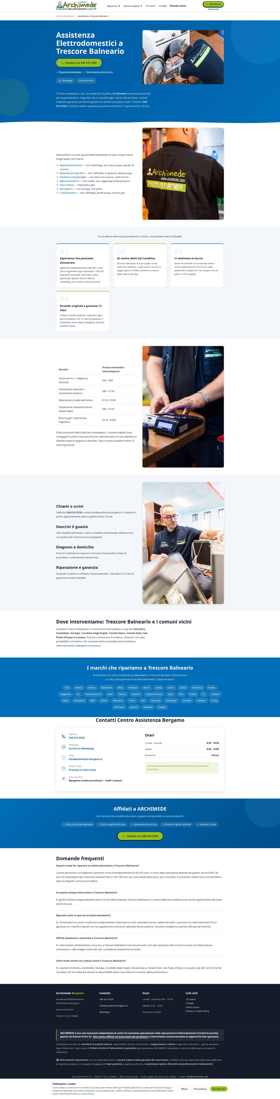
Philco (132, 700)
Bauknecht (107, 687)
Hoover (122, 694)
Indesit (193, 694)
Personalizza (200, 1089)
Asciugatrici (66, 188)
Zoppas (162, 707)
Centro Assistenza (65, 16)
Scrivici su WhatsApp (81, 748)
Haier (110, 694)
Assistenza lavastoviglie (73, 177)
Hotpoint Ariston (154, 694)
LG (203, 694)
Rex (143, 700)
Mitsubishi (79, 700)
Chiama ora (215, 4)
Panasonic (118, 700)
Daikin (183, 687)
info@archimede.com (197, 1076)
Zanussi (134, 707)
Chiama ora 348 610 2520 (80, 62)
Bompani (133, 687)
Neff (93, 700)
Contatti (163, 5)
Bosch (146, 687)
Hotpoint (136, 694)
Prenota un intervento (82, 769)
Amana (78, 687)
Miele (65, 700)
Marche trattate (131, 6)
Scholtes (187, 700)
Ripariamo (112, 6)
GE (78, 694)
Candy (159, 687)
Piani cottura (67, 185)
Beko (120, 687)
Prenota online (178, 5)
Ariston (91, 687)
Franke (211, 687)
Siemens (201, 700)
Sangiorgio (171, 700)
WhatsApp (67, 80)
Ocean (104, 700)
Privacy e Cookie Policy (197, 1011)
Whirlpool (119, 707)
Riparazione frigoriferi (72, 173)
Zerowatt (148, 707)
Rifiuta (184, 1089)
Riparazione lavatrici (71, 165)
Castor (171, 687)
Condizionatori (68, 192)
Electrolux (197, 687)
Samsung (155, 700)
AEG (67, 687)
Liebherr (215, 694)
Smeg (214, 700)
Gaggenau (66, 694)
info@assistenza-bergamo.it (86, 759)
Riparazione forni (69, 181)
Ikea (181, 694)
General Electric (93, 694)
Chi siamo (151, 5)
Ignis (170, 694)
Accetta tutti (219, 1089)
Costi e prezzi (192, 1007)
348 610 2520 (77, 737)
